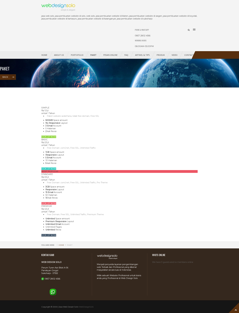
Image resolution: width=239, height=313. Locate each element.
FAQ (126, 55)
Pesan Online (110, 55)
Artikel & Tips (142, 55)
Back (5, 77)
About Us (59, 55)
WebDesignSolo (86, 307)
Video (174, 55)
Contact (189, 55)
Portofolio (77, 55)
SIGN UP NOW (48, 137)
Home (44, 55)
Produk (161, 55)
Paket (93, 55)
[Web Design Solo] (119, 7)
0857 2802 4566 (52, 279)
